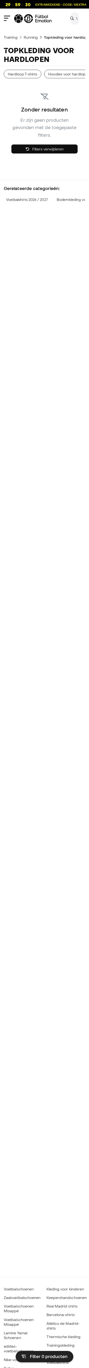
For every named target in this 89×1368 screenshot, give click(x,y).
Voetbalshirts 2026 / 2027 (27, 200)
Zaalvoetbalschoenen (22, 1297)
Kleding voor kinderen (65, 1289)
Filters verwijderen (47, 149)
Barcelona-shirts (61, 1314)
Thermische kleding (63, 1337)
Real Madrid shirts (62, 1306)
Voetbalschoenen (19, 1289)
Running (31, 37)
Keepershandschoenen (67, 1297)
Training (11, 37)
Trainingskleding (61, 1345)
